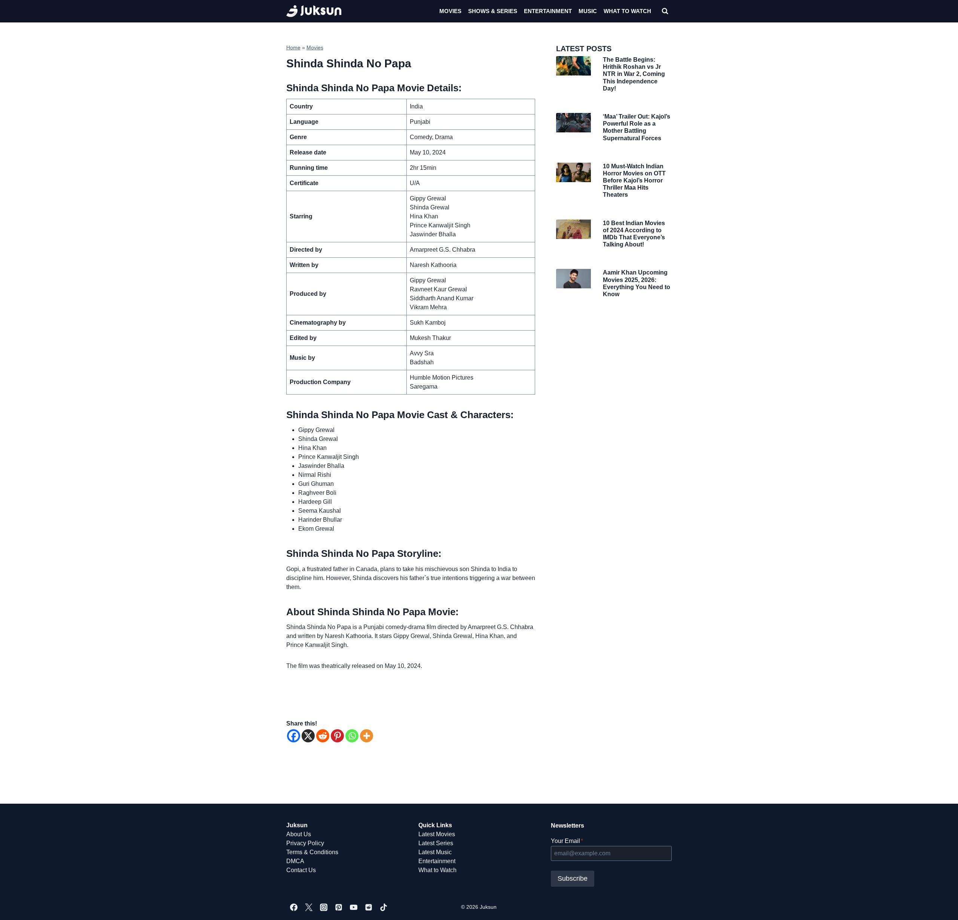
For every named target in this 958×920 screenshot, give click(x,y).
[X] (308, 735)
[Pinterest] (337, 735)
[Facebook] (293, 735)
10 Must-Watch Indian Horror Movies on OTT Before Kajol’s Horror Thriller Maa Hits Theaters (634, 180)
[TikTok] (383, 907)
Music (588, 11)
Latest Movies (436, 834)
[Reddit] (322, 735)
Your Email (567, 841)
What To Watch (627, 11)
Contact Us (301, 870)
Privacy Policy (305, 843)
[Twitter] (308, 907)
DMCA (295, 861)
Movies (450, 11)
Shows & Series (492, 11)
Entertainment (548, 11)
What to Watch (437, 870)
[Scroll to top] (940, 906)
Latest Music (435, 852)
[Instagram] (323, 907)
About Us (298, 834)
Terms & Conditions (312, 852)
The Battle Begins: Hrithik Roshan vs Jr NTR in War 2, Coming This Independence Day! (634, 74)
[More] (366, 735)
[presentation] (573, 66)
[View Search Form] (665, 11)
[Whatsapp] (352, 735)
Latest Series (435, 843)
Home (293, 47)
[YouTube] (353, 907)
